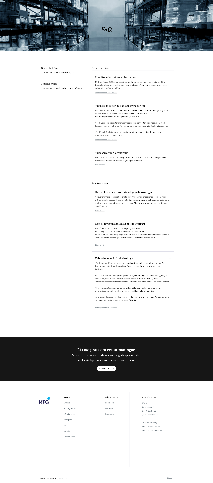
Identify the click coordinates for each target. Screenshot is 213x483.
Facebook (109, 403)
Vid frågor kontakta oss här (106, 92)
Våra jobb (68, 420)
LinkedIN (109, 408)
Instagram (109, 414)
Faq (65, 425)
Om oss (67, 403)
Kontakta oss (69, 436)
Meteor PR (63, 478)
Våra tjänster (69, 414)
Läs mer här (100, 165)
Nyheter (67, 431)
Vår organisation (71, 408)
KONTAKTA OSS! (106, 368)
